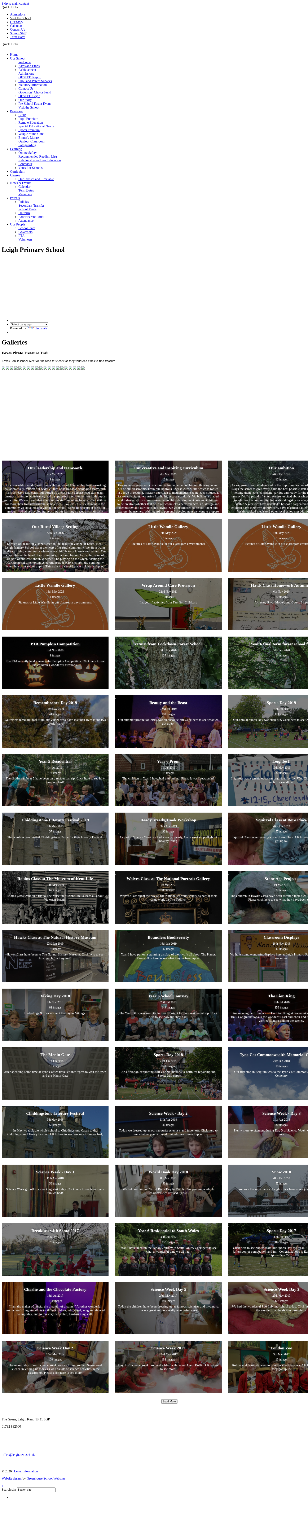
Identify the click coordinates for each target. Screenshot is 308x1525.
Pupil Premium (28, 118)
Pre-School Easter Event (34, 103)
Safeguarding (27, 145)
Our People (17, 224)
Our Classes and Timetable (36, 179)
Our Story (16, 22)
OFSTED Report (29, 77)
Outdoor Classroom (31, 141)
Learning (16, 149)
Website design (12, 1478)
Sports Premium (29, 130)
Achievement (27, 69)
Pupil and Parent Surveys (35, 81)
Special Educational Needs (36, 126)
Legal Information (26, 1471)
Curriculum (17, 171)
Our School (17, 58)
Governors (25, 232)
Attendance (26, 220)
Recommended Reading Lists (37, 156)
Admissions (18, 14)
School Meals (27, 209)
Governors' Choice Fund (34, 92)
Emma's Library (29, 137)
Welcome (24, 62)
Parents (15, 198)
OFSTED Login (29, 96)
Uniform (24, 213)
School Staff (18, 33)
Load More (169, 1401)
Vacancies (25, 194)
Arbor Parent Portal (31, 217)
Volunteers (25, 239)
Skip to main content (15, 3)
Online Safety (27, 152)
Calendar (16, 25)
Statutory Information (32, 85)
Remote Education (30, 122)
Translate (41, 328)
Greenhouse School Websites (46, 1478)
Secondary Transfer (31, 205)
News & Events (20, 183)
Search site (9, 1489)
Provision (16, 111)
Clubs (22, 115)
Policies (23, 201)
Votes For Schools (30, 168)
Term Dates (26, 190)
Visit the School (28, 107)
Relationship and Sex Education (39, 160)
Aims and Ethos (29, 66)
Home (14, 54)
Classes (15, 175)
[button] (20, 44)
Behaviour (25, 164)
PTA (21, 235)
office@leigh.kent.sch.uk (18, 1454)
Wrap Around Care (31, 134)
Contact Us (17, 29)
